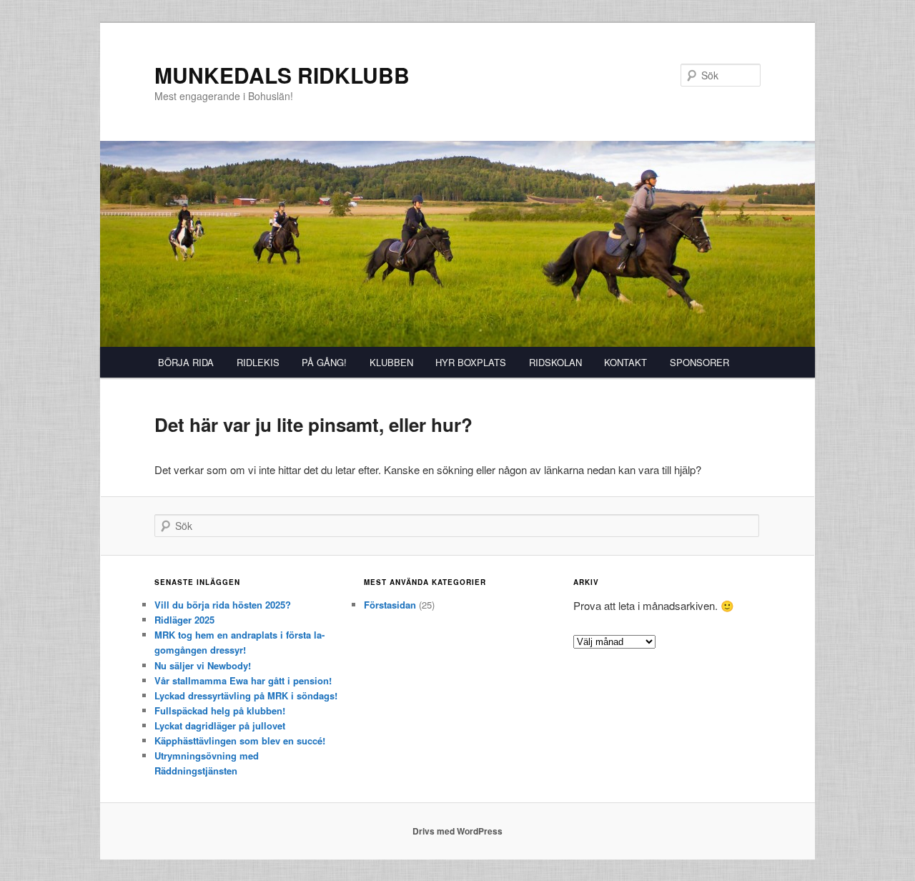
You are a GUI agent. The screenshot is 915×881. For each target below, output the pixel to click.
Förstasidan (390, 604)
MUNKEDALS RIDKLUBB (282, 74)
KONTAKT (625, 362)
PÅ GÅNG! (324, 362)
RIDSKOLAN (555, 362)
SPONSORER (699, 362)
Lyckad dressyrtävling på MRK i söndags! (245, 695)
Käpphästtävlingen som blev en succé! (239, 740)
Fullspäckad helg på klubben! (219, 710)
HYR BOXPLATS (470, 362)
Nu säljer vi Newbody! (202, 665)
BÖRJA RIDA (186, 362)
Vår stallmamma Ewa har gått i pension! (243, 680)
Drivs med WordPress (457, 831)
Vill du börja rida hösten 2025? (222, 604)
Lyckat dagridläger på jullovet (219, 725)
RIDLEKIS (258, 362)
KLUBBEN (391, 362)
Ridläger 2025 (184, 619)
